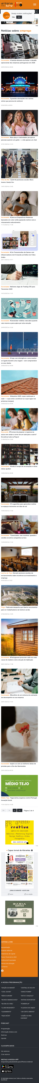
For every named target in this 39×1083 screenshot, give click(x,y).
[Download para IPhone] (19, 1071)
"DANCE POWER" (26, 992)
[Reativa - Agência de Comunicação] (19, 832)
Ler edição (29, 894)
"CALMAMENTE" (6, 1012)
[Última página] (19, 810)
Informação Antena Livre (9, 1032)
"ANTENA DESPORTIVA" (28, 1000)
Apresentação (5, 947)
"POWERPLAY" (25, 1004)
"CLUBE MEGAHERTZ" (8, 1008)
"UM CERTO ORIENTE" (28, 1012)
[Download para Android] (18, 1066)
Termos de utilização (7, 963)
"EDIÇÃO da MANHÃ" (8, 988)
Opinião (3, 1038)
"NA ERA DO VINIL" (7, 1004)
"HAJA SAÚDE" (5, 1016)
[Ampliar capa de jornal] (19, 871)
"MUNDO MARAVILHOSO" (9, 1000)
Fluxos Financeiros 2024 (8, 957)
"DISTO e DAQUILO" (27, 996)
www (11, 894)
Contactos (4, 967)
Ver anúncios (5, 1051)
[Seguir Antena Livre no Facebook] (2, 971)
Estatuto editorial (6, 950)
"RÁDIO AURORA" (6, 996)
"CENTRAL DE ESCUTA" (28, 988)
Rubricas (4, 1035)
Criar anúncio (5, 1054)
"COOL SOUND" (6, 992)
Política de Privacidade (8, 960)
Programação (5, 1029)
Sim (19, 17)
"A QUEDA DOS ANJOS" (28, 1008)
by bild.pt (4, 1080)
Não (13, 17)
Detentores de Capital (8, 954)
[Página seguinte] (15, 810)
